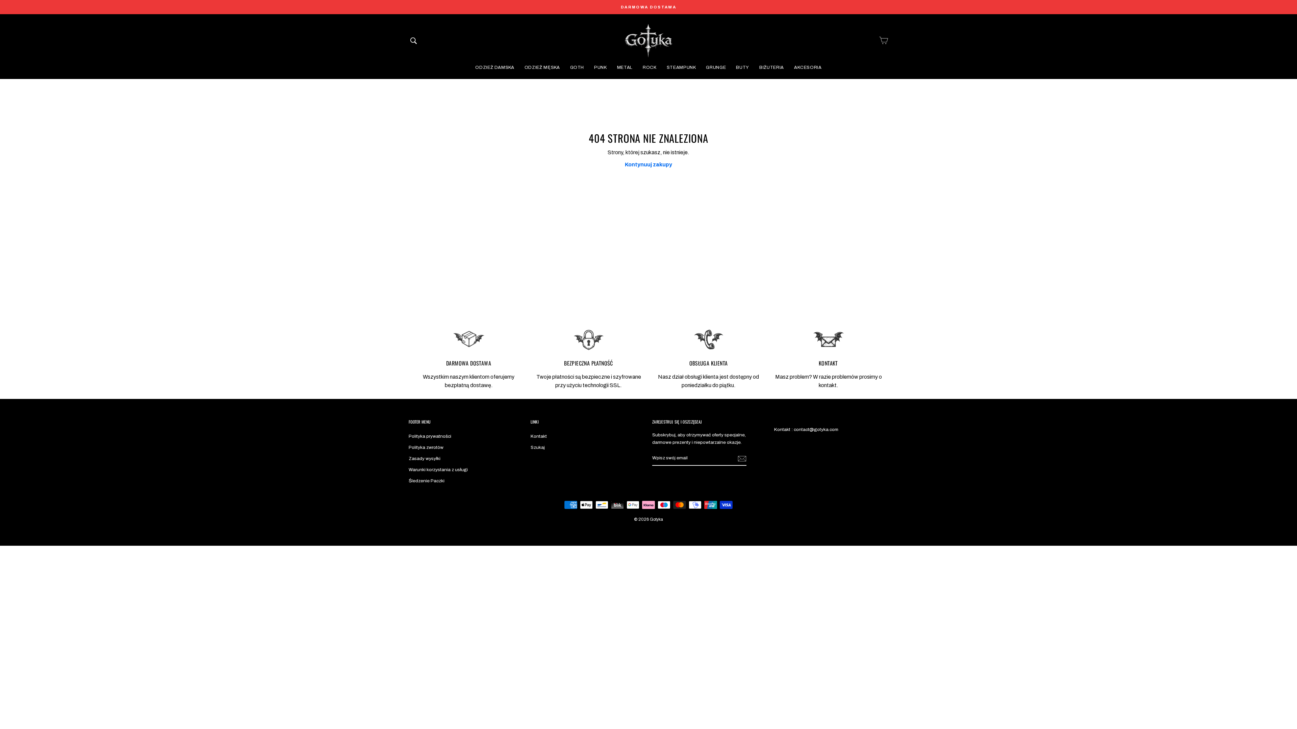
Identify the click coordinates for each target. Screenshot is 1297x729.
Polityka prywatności (430, 436)
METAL (625, 67)
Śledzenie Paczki (426, 480)
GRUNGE (716, 67)
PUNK (600, 67)
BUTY (742, 67)
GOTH (577, 67)
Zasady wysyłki (424, 458)
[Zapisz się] (742, 458)
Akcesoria (808, 67)
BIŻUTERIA (771, 67)
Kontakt (539, 436)
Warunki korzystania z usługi (438, 469)
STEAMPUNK (681, 67)
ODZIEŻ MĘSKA (542, 67)
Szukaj (538, 447)
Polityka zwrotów (426, 447)
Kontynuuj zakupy (648, 164)
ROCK (650, 67)
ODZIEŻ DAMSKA (494, 67)
